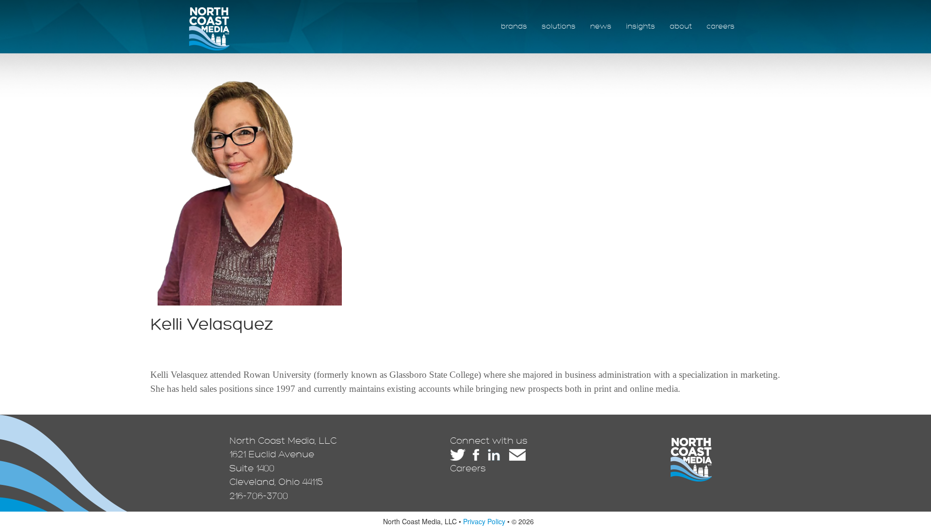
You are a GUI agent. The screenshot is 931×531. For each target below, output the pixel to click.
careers (720, 26)
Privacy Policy (484, 521)
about (681, 26)
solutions (559, 26)
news (600, 26)
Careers (468, 468)
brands (514, 26)
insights (640, 26)
